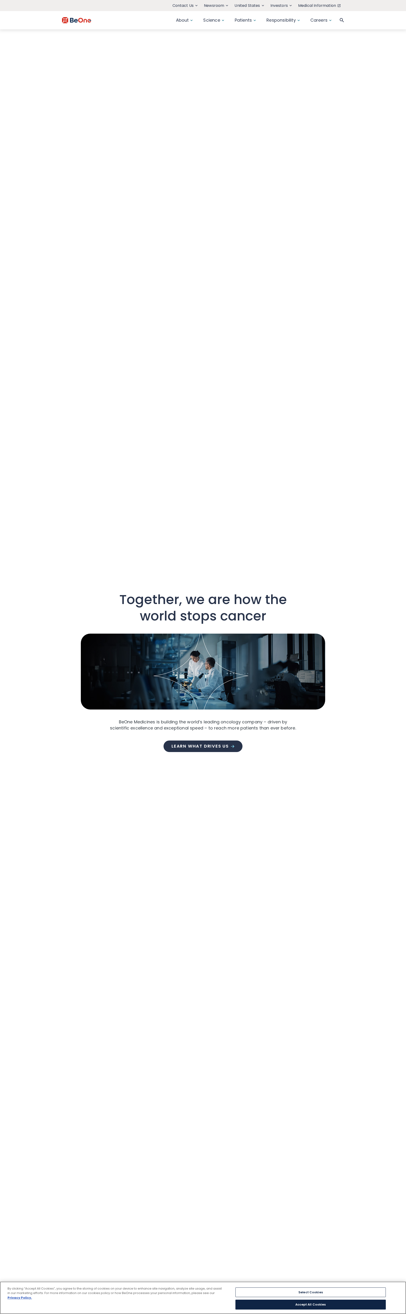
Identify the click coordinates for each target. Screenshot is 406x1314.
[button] (342, 20)
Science (211, 20)
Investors (279, 5)
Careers (319, 20)
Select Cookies (310, 1292)
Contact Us (183, 5)
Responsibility (281, 20)
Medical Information (317, 5)
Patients (243, 20)
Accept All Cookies (310, 1304)
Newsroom (214, 5)
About (182, 20)
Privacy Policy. (20, 1297)
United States (247, 5)
